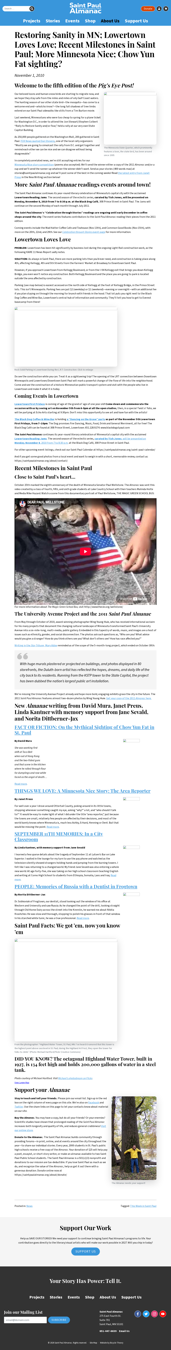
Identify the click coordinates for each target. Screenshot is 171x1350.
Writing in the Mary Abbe (36, 645)
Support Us (136, 21)
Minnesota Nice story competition (34, 165)
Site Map (93, 1342)
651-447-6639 (108, 1331)
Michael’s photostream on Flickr (75, 1078)
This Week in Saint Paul (143, 1206)
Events (72, 21)
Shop (90, 21)
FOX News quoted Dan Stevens (38, 141)
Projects (31, 21)
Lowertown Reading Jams (31, 439)
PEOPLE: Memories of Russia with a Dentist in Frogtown (76, 887)
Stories (53, 21)
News (29, 1206)
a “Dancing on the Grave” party (86, 419)
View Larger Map (22, 1082)
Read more (21, 784)
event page (83, 232)
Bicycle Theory (116, 1342)
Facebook (93, 1102)
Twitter (19, 1107)
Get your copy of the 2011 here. (128, 698)
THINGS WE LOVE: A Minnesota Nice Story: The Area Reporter (82, 791)
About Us (110, 21)
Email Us (124, 1331)
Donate (148, 9)
